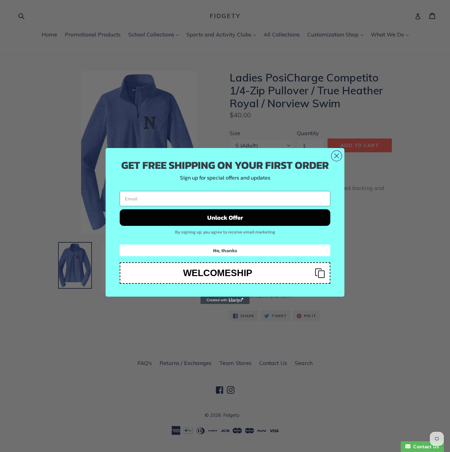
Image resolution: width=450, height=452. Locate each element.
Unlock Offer (225, 217)
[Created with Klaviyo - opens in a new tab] (225, 300)
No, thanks (225, 250)
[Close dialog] (336, 155)
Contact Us (425, 446)
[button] (225, 273)
